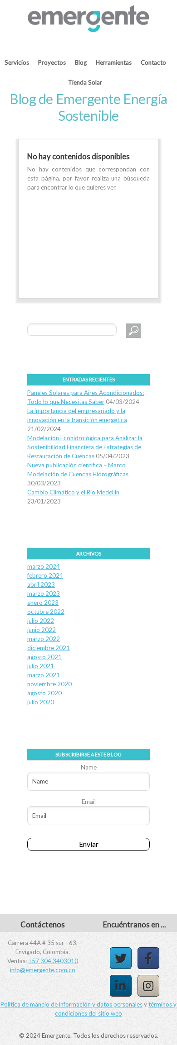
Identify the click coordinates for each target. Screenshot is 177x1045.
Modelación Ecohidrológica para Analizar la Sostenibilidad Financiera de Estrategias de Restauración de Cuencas (85, 447)
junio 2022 (41, 629)
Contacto (153, 62)
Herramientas (114, 62)
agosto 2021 (44, 656)
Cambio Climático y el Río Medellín (73, 492)
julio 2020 (40, 702)
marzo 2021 (43, 675)
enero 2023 (43, 602)
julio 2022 (40, 620)
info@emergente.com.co (42, 970)
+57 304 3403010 (53, 960)
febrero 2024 (45, 575)
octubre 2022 (45, 611)
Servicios (17, 62)
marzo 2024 (43, 566)
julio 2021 (40, 666)
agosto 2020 (44, 693)
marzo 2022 (43, 638)
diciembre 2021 (48, 647)
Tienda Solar (85, 82)
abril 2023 (41, 584)
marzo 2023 (43, 593)
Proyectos (52, 62)
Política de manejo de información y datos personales (71, 1004)
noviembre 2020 (49, 684)
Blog (81, 62)
